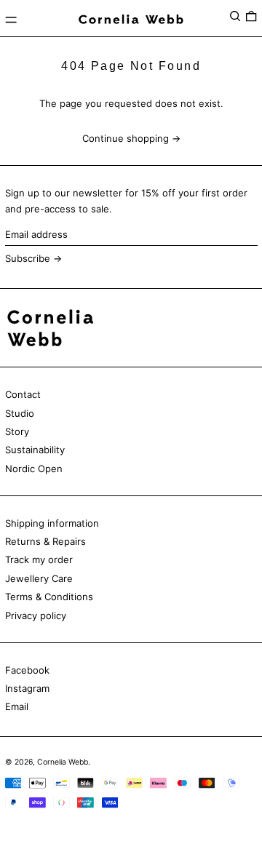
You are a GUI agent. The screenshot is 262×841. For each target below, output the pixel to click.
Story (17, 431)
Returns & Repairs (45, 541)
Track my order (39, 559)
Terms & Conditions (49, 596)
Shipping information (52, 523)
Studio (19, 413)
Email (16, 706)
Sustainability (35, 449)
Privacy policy (35, 615)
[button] (235, 16)
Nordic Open (34, 468)
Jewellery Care (39, 578)
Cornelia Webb (62, 762)
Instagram (27, 688)
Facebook (27, 670)
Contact (23, 394)
